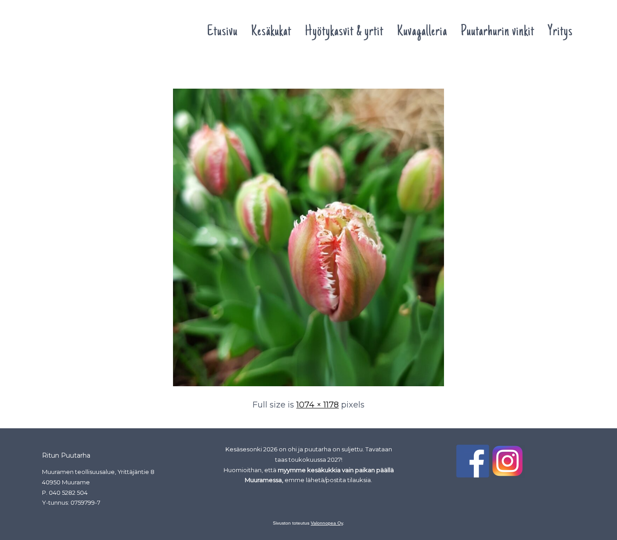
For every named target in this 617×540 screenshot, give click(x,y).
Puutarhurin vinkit (497, 32)
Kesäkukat (271, 32)
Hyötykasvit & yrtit (344, 32)
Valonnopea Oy (327, 523)
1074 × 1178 (317, 405)
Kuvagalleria (422, 32)
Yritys (560, 32)
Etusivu (222, 32)
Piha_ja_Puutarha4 (73, 71)
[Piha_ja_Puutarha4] (308, 387)
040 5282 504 (68, 492)
